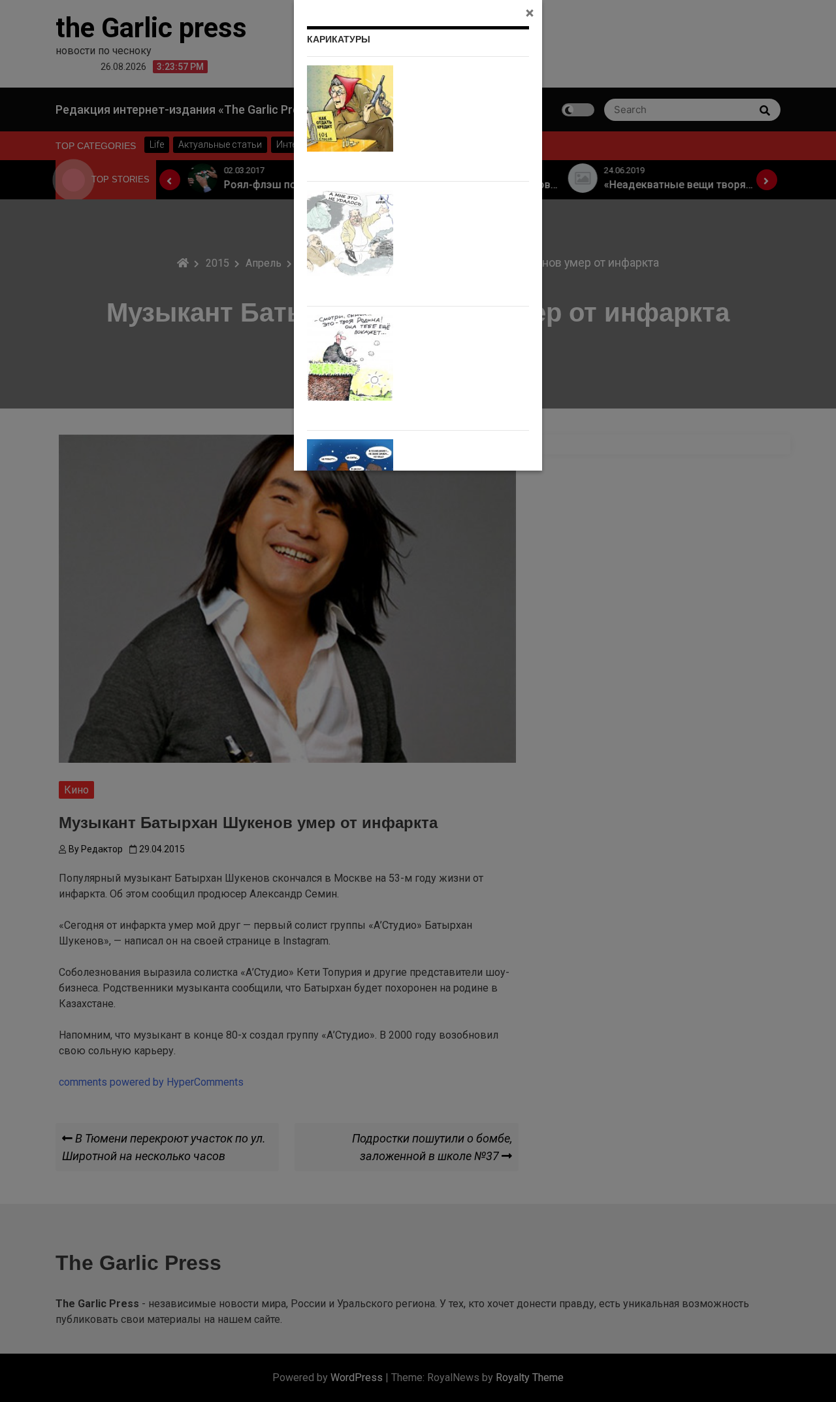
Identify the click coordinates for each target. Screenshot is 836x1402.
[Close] (529, 12)
